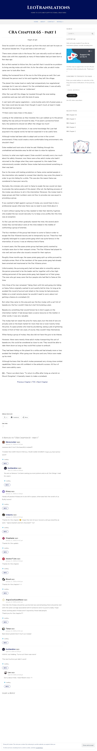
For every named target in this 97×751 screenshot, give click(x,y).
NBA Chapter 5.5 (71, 115)
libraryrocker (11, 442)
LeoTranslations (48, 7)
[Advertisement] (32, 398)
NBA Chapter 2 (71, 131)
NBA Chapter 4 (71, 123)
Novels (59, 22)
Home (36, 22)
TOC (34, 382)
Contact (51, 22)
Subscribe (71, 95)
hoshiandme (12, 468)
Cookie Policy (39, 748)
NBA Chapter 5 (71, 119)
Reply (5, 463)
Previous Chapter (24, 382)
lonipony (9, 515)
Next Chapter (42, 382)
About (42, 22)
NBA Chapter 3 (71, 127)
